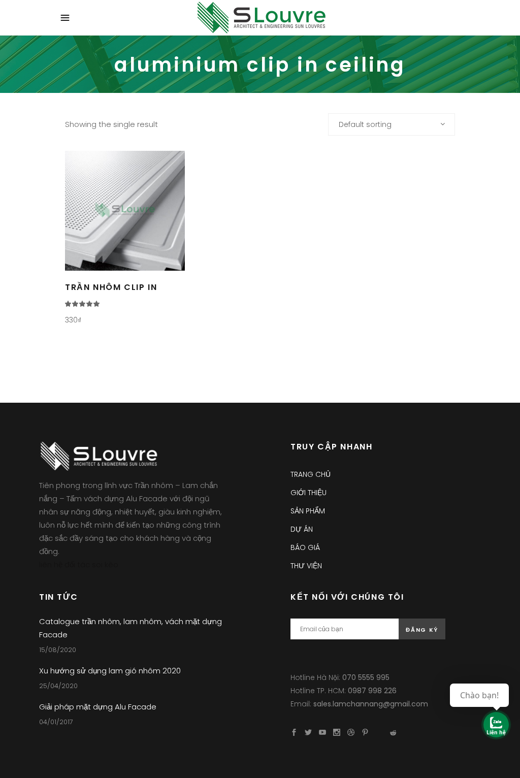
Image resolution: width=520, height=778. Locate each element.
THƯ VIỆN (306, 566)
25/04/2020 (58, 686)
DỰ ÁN (301, 529)
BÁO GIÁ (305, 547)
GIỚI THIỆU (308, 493)
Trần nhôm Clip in (111, 287)
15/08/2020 (57, 650)
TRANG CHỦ (310, 474)
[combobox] (391, 124)
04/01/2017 (56, 722)
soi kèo (105, 564)
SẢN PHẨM (307, 511)
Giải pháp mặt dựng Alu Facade (97, 706)
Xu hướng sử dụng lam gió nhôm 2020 (110, 670)
